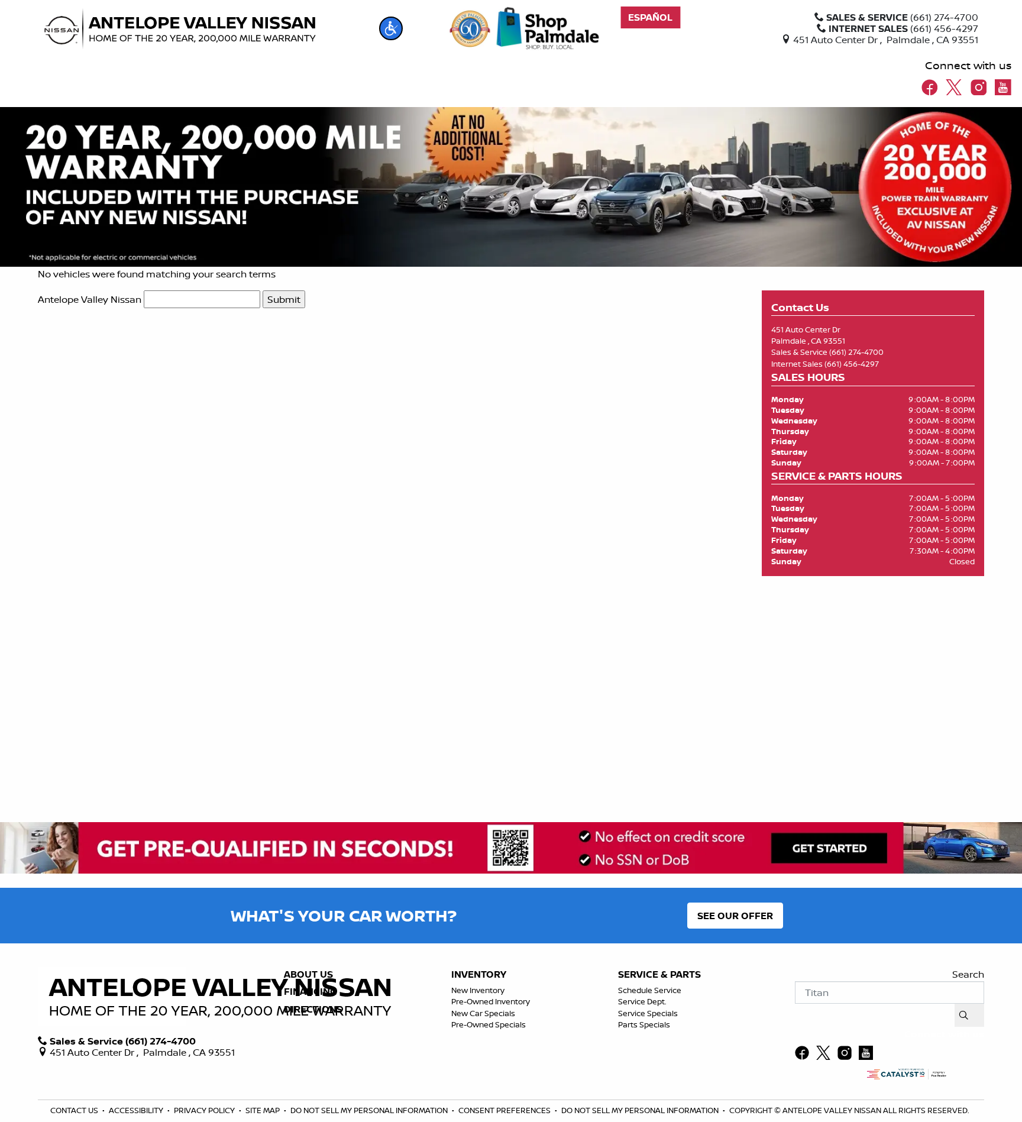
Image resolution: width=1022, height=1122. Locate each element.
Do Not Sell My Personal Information (369, 1110)
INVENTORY (478, 974)
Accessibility (137, 1110)
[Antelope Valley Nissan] (180, 29)
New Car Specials (483, 1013)
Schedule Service (649, 990)
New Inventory (477, 990)
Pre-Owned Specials (488, 1024)
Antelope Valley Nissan (89, 299)
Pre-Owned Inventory (490, 1001)
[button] (391, 28)
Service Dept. (642, 1001)
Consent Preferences (504, 1110)
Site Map (263, 1110)
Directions (313, 1009)
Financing (310, 992)
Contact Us (75, 1110)
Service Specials (648, 1013)
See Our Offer (735, 915)
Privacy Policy (205, 1110)
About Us (308, 974)
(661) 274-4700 (856, 352)
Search (968, 974)
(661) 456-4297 (851, 363)
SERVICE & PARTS (659, 974)
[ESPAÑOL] (650, 18)
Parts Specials (644, 1024)
